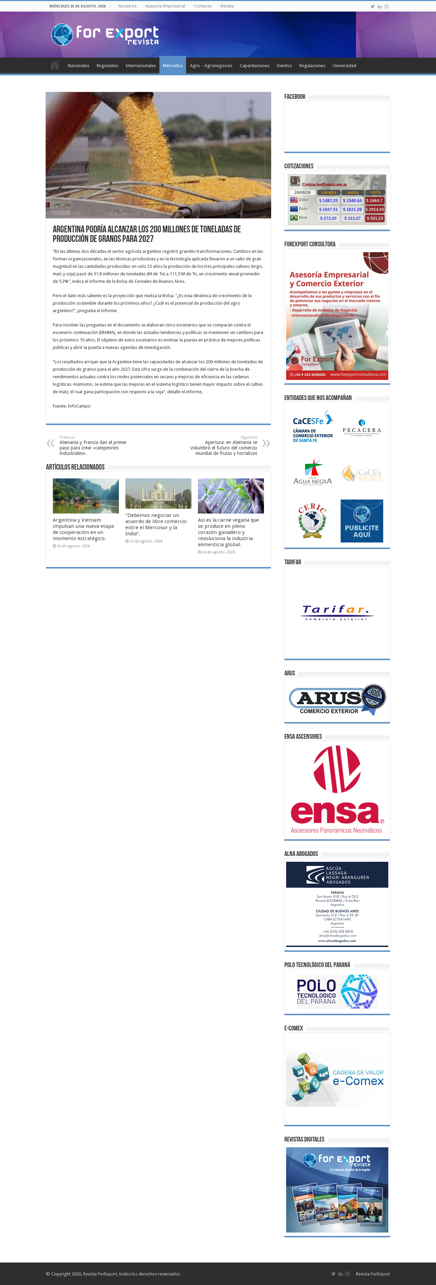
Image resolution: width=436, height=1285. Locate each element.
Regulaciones (312, 65)
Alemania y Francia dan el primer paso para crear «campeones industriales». (93, 445)
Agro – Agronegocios (211, 65)
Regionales (107, 65)
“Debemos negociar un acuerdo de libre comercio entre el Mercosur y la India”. (156, 524)
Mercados (173, 65)
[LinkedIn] (380, 6)
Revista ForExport (373, 1273)
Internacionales (141, 65)
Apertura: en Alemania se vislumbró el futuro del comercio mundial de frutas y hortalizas (223, 445)
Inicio (55, 65)
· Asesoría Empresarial (164, 6)
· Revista (226, 6)
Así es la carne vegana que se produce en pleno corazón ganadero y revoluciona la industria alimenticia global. (228, 532)
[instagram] (386, 6)
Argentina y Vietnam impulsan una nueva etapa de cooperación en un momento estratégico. (83, 529)
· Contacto (202, 6)
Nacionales (78, 65)
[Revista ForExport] (104, 33)
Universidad (344, 65)
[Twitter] (373, 6)
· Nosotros (126, 6)
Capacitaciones (254, 65)
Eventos (284, 65)
